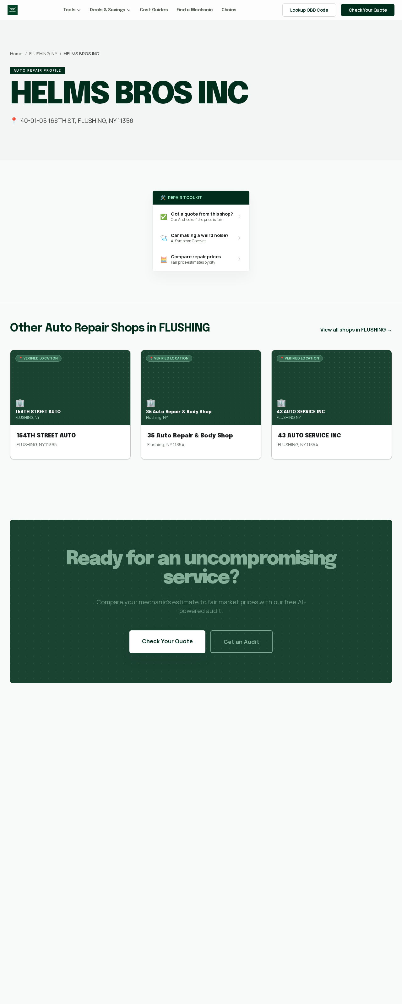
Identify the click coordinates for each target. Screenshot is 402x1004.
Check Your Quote (368, 10)
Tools (69, 10)
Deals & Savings (107, 10)
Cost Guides (154, 10)
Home (16, 54)
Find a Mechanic (195, 10)
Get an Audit (241, 641)
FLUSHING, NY (43, 54)
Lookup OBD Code (309, 10)
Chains (228, 10)
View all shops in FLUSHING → (356, 329)
